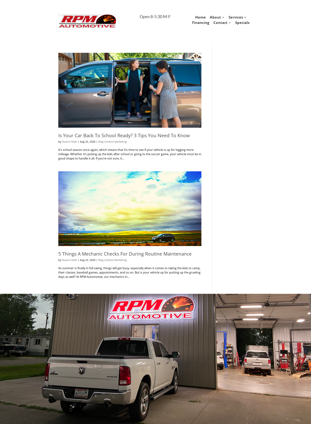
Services (236, 18)
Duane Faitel (69, 141)
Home (200, 18)
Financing (200, 23)
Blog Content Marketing (112, 141)
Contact (220, 23)
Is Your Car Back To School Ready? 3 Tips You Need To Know (124, 135)
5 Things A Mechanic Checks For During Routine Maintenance (125, 254)
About (215, 18)
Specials (242, 23)
